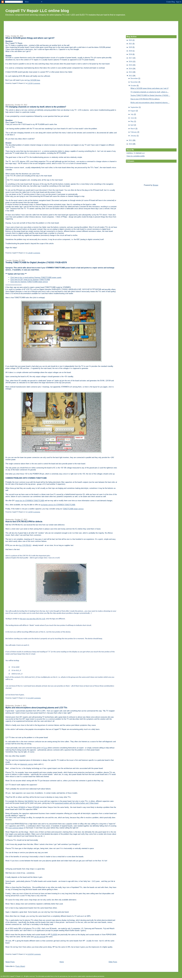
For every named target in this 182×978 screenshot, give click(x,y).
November (134, 82)
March (132, 129)
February (133, 132)
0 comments (36, 83)
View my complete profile (136, 156)
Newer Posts (10, 962)
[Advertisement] (91, 26)
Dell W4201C (29, 801)
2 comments (36, 253)
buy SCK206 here (33, 80)
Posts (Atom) (20, 966)
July (131, 114)
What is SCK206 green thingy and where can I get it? (29, 38)
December (134, 78)
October (133, 86)
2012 (130, 76)
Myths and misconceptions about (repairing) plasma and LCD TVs (36, 708)
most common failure (15, 828)
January (133, 136)
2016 (130, 61)
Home (62, 962)
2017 (130, 58)
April (132, 125)
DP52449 (36, 807)
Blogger (155, 185)
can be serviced (39, 937)
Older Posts (113, 962)
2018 (130, 54)
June (132, 118)
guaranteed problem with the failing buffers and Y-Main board (76, 803)
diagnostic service (26, 764)
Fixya (45, 748)
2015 (130, 65)
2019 (130, 51)
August (132, 111)
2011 (130, 140)
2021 (130, 44)
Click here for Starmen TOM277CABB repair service (29, 282)
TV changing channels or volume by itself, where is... (149, 92)
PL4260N (54, 934)
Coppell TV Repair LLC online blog (37, 11)
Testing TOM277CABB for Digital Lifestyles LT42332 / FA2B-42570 (36, 262)
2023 (130, 40)
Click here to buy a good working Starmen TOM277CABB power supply (35, 277)
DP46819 (22, 807)
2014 (130, 69)
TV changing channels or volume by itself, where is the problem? (35, 107)
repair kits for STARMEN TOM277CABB (29, 501)
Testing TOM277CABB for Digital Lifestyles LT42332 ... (150, 95)
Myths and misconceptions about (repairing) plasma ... (149, 103)
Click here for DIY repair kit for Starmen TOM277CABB (30, 280)
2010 (130, 144)
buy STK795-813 (25, 545)
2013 (130, 72)
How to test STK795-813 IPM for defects (23, 521)
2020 (130, 47)
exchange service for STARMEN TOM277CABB (58, 505)
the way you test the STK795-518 (32, 619)
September (134, 107)
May (132, 121)
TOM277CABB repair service (73, 509)
